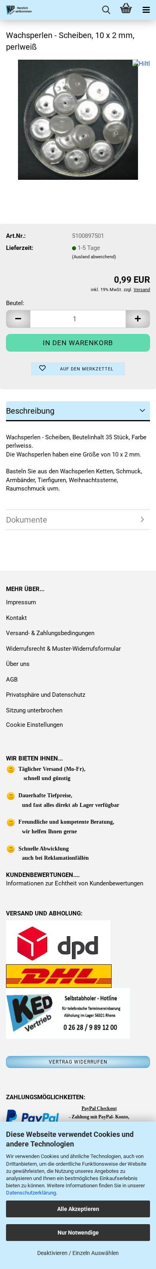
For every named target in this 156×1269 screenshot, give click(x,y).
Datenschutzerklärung (31, 1193)
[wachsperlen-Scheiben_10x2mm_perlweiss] (78, 119)
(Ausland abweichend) (94, 256)
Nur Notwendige (78, 1232)
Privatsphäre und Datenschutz (45, 694)
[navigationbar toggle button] (146, 10)
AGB (12, 679)
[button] (18, 319)
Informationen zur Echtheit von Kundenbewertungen (74, 883)
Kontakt (16, 617)
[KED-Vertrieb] (16, 10)
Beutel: (15, 303)
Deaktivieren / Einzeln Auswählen (78, 1253)
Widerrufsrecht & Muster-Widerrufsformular (63, 648)
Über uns (18, 664)
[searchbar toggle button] (106, 10)
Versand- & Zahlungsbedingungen (50, 633)
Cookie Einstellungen (34, 724)
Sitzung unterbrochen (34, 710)
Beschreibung (30, 411)
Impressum (21, 602)
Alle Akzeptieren (78, 1209)
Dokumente (26, 520)
